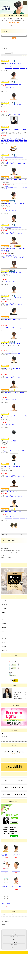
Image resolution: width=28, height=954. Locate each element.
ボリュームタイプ (11, 257)
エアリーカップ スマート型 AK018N (14, 392)
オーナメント (5, 600)
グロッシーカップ (8, 232)
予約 (14, 939)
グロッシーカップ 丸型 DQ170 (13, 297)
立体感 (21, 139)
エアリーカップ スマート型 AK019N (14, 203)
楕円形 (10, 140)
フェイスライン (10, 139)
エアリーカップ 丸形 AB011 (12, 466)
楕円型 (14, 162)
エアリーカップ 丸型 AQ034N (13, 343)
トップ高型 (7, 141)
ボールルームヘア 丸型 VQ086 (13, 84)
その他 (13, 475)
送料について (5, 918)
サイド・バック (16, 139)
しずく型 (13, 281)
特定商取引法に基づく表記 (7, 914)
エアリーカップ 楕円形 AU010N (13, 441)
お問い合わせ (14, 942)
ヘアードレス (5, 616)
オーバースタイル (16, 68)
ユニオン (6, 495)
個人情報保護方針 (5, 921)
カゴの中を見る (5, 733)
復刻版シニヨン (7, 186)
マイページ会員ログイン (7, 736)
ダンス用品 (4, 638)
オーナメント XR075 (16, 871)
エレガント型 (17, 141)
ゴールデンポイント (8, 68)
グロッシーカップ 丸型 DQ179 (13, 227)
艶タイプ (21, 141)
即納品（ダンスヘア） (19, 257)
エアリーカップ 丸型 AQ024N (13, 368)
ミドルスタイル (22, 68)
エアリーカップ (7, 210)
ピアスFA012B (4, 886)
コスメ (3, 635)
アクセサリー (5, 631)
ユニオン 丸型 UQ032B (11, 491)
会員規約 (4, 924)
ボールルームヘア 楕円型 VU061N (14, 157)
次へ (24, 55)
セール (6, 187)
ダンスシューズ (5, 650)
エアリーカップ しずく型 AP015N (14, 272)
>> (26, 55)
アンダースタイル (14, 114)
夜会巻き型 (21, 140)
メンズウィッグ (5, 646)
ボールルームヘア (8, 66)
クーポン (4, 739)
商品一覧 (14, 934)
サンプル (4, 642)
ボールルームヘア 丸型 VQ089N (13, 63)
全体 (5, 140)
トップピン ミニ (4, 871)
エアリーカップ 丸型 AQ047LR (13, 104)
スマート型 (12, 141)
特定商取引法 (14, 944)
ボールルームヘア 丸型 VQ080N (13, 511)
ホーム (14, 931)
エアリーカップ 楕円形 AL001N (13, 319)
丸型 (14, 66)
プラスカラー (5, 623)
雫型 (13, 140)
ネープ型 (16, 140)
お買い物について (14, 936)
